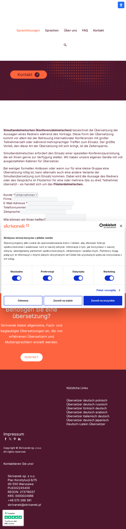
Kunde (9, 195)
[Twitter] (10, 439)
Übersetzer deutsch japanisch (87, 420)
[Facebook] (5, 439)
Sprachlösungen (28, 30)
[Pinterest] (14, 439)
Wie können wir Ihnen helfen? (24, 219)
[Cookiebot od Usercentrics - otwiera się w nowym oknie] (101, 225)
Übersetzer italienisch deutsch (87, 416)
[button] (65, 45)
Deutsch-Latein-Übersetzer (85, 424)
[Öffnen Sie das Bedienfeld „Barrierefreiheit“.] (121, 5)
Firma (7, 199)
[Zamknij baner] (121, 226)
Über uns (70, 30)
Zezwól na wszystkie (103, 300)
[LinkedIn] (19, 439)
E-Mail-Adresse (15, 203)
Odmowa (23, 300)
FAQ (85, 30)
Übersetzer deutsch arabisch (86, 412)
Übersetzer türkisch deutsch (86, 408)
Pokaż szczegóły (106, 290)
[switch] (47, 278)
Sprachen (52, 30)
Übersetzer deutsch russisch (86, 404)
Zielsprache (11, 211)
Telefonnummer (14, 207)
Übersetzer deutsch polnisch (86, 400)
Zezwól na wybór (63, 300)
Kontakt (98, 30)
